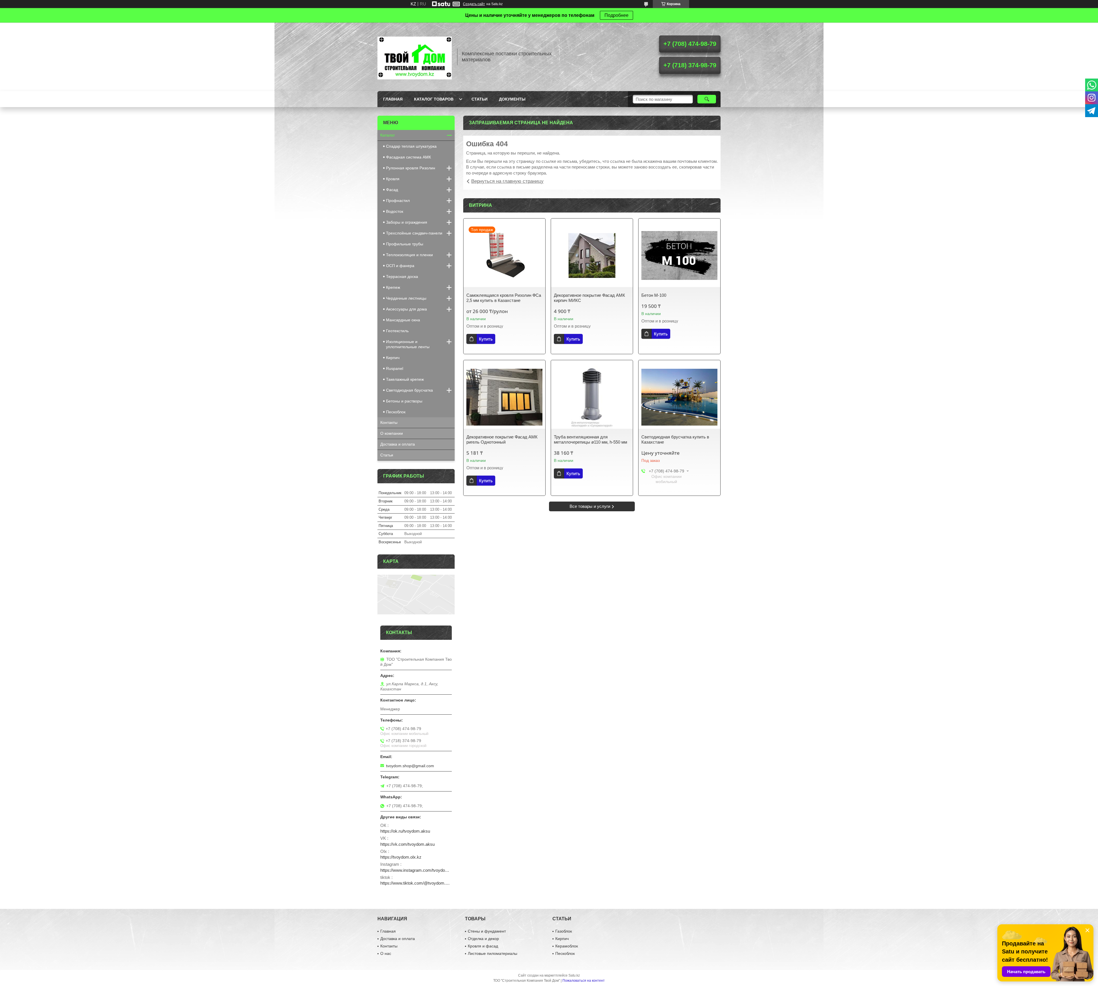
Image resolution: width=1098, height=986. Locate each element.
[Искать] (706, 99)
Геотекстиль (397, 330)
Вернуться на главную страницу (507, 181)
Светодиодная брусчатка (409, 390)
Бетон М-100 (653, 295)
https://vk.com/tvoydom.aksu (407, 844)
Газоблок (563, 931)
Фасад (392, 189)
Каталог (387, 135)
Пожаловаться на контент (583, 981)
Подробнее (616, 15)
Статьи (480, 99)
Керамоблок (566, 946)
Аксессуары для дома (406, 309)
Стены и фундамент (487, 931)
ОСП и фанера (400, 265)
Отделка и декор (483, 938)
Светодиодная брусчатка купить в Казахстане (675, 439)
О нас (385, 953)
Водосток (394, 211)
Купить (486, 338)
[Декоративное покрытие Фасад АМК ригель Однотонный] (504, 397)
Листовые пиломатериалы (492, 953)
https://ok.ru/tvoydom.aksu (405, 831)
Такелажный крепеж (405, 379)
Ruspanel (394, 368)
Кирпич (392, 357)
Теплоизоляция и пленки (409, 254)
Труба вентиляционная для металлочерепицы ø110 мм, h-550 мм (590, 439)
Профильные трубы (404, 244)
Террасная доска (402, 276)
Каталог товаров (433, 99)
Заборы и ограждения (406, 222)
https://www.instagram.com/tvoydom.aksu (416, 870)
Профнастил (398, 200)
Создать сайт (474, 4)
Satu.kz (574, 975)
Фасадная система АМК (408, 157)
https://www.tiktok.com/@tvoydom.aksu (416, 883)
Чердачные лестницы (406, 298)
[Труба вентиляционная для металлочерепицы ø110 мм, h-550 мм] (592, 397)
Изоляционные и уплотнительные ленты (407, 344)
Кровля (392, 179)
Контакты (388, 422)
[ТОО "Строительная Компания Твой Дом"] (414, 57)
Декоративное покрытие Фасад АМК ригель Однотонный (502, 439)
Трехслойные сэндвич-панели (414, 233)
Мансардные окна (403, 320)
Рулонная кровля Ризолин (410, 168)
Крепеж (393, 287)
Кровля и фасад (483, 946)
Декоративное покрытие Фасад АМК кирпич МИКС (589, 298)
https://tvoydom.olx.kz (400, 857)
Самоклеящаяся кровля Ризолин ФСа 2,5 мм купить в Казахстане (503, 298)
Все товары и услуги (590, 506)
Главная (393, 99)
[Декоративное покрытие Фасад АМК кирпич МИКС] (592, 255)
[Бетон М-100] (679, 255)
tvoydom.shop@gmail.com (410, 765)
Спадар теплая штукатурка (411, 146)
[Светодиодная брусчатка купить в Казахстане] (679, 397)
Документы (512, 99)
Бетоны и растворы (404, 401)
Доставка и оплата (397, 444)
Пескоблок (395, 412)
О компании (391, 433)
